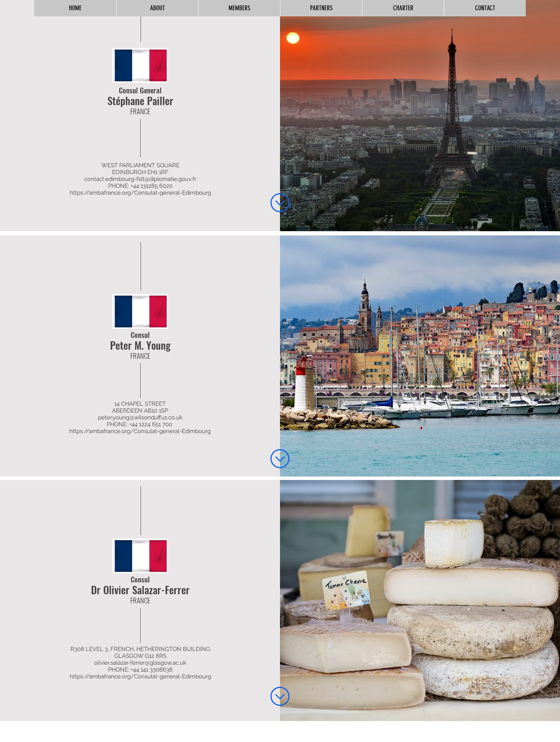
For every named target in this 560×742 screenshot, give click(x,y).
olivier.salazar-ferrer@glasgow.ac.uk (140, 662)
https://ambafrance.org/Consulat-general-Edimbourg (140, 192)
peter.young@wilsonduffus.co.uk (140, 417)
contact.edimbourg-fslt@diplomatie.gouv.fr (140, 179)
